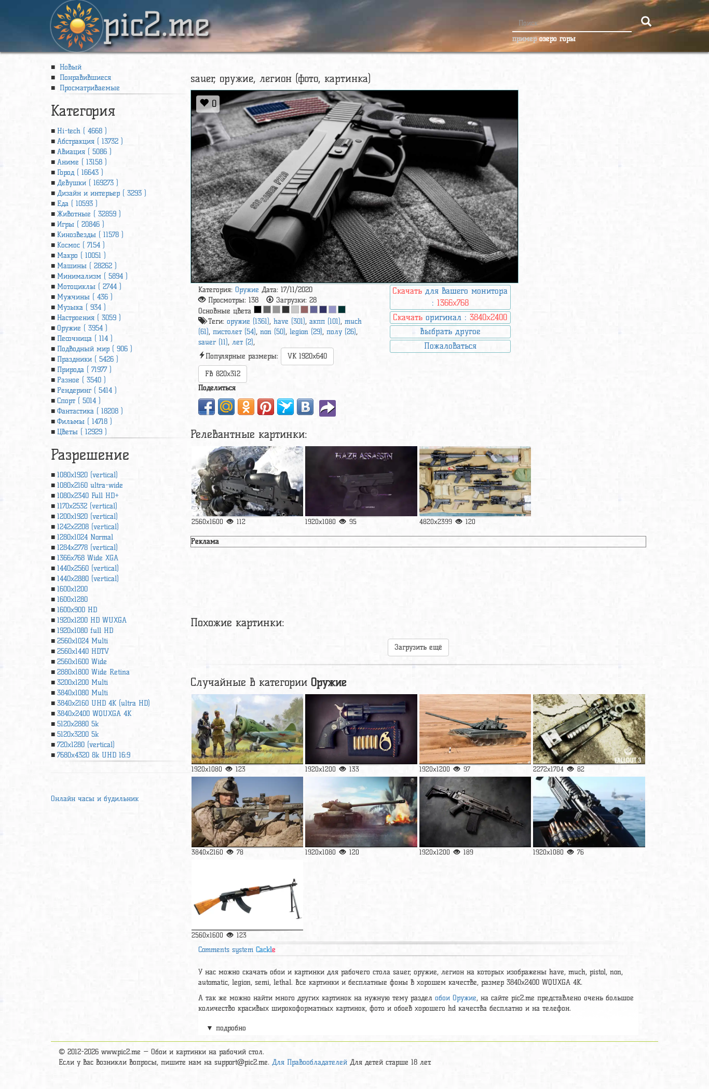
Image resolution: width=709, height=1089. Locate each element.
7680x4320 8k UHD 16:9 (93, 755)
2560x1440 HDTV (83, 651)
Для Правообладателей (309, 1062)
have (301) (289, 321)
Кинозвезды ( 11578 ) (90, 234)
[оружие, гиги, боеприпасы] (361, 729)
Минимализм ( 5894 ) (92, 276)
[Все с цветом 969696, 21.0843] (276, 309)
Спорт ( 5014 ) (79, 400)
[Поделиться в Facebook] (206, 406)
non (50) (272, 331)
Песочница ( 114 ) (85, 338)
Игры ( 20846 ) (80, 224)
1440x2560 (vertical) (88, 568)
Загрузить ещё (418, 647)
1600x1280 (72, 599)
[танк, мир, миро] (361, 812)
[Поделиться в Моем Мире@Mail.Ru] (226, 406)
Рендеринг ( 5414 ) (87, 390)
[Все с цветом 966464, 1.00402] (304, 309)
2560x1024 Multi (82, 641)
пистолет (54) (234, 331)
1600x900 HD (77, 609)
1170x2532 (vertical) (87, 506)
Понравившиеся (84, 77)
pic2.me (156, 15)
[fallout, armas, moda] (589, 729)
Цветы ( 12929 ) (82, 432)
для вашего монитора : (450, 297)
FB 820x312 (222, 373)
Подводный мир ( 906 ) (94, 348)
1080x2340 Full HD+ (88, 495)
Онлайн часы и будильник (95, 798)
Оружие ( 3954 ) (82, 328)
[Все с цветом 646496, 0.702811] (314, 309)
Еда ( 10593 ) (77, 203)
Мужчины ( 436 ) (85, 297)
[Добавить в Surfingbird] (285, 406)
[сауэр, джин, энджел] (361, 481)
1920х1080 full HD (85, 630)
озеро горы (557, 38)
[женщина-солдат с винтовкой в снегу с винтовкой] (247, 481)
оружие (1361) (248, 321)
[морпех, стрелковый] (247, 812)
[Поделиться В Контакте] (305, 406)
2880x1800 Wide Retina (93, 672)
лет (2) (242, 342)
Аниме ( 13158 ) (82, 162)
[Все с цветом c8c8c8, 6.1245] (295, 309)
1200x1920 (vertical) (87, 516)
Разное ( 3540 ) (81, 380)
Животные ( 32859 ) (89, 214)
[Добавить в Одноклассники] (246, 406)
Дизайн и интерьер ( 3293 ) (101, 193)
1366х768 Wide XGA (87, 558)
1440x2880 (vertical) (88, 578)
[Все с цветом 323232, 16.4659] (286, 309)
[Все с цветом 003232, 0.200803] (342, 309)
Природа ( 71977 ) (84, 369)
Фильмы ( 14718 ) (84, 421)
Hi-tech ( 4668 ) (82, 131)
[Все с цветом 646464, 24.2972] (267, 309)
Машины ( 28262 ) (87, 265)
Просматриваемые (88, 88)
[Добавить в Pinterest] (265, 406)
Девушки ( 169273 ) (87, 182)
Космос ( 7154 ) (81, 245)
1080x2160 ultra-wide (90, 485)
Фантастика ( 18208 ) (90, 411)
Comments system (237, 949)
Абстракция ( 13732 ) (90, 141)
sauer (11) (213, 342)
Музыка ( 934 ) (81, 307)
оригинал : (450, 317)
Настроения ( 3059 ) (89, 317)
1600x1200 (72, 589)
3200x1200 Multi (82, 682)
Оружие (247, 289)
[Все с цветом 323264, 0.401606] (323, 309)
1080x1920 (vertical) (87, 475)
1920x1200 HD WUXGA (92, 620)
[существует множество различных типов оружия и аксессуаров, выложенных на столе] (475, 481)
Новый (69, 67)
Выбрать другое (450, 331)
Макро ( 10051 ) (81, 255)
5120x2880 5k (78, 724)
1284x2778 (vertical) (87, 547)
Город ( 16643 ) (80, 172)
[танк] (475, 729)
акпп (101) (324, 321)
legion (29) (306, 331)
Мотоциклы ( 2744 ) (89, 286)
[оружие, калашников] (247, 895)
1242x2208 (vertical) (88, 526)
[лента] (589, 812)
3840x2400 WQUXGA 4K (94, 713)
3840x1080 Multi (82, 692)
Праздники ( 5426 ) (87, 359)
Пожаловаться (450, 346)
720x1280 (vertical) (86, 744)
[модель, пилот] (247, 729)
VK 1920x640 (307, 356)
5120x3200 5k (78, 734)
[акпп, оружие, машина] (475, 812)
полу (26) (341, 331)
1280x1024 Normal (85, 537)
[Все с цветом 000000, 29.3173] (258, 309)
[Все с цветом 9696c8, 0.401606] (332, 309)
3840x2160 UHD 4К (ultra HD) (103, 703)
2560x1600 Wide (82, 661)
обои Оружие (455, 998)
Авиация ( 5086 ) (84, 151)
